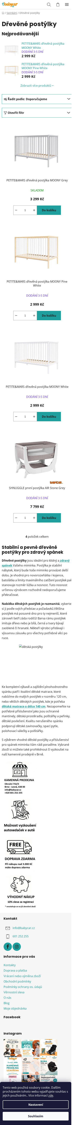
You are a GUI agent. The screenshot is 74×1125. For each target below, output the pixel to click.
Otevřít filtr (16, 113)
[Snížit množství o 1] (16, 210)
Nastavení (35, 1105)
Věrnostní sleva (14, 992)
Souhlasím (35, 1116)
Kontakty (10, 965)
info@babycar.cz (24, 928)
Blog (7, 1003)
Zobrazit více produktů (35, 86)
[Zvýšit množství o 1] (34, 210)
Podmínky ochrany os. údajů (23, 987)
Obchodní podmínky (17, 981)
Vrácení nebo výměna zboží (22, 976)
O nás (7, 998)
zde (50, 1095)
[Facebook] (8, 947)
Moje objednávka (15, 1008)
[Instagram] (17, 947)
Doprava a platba (15, 970)
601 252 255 (21, 936)
